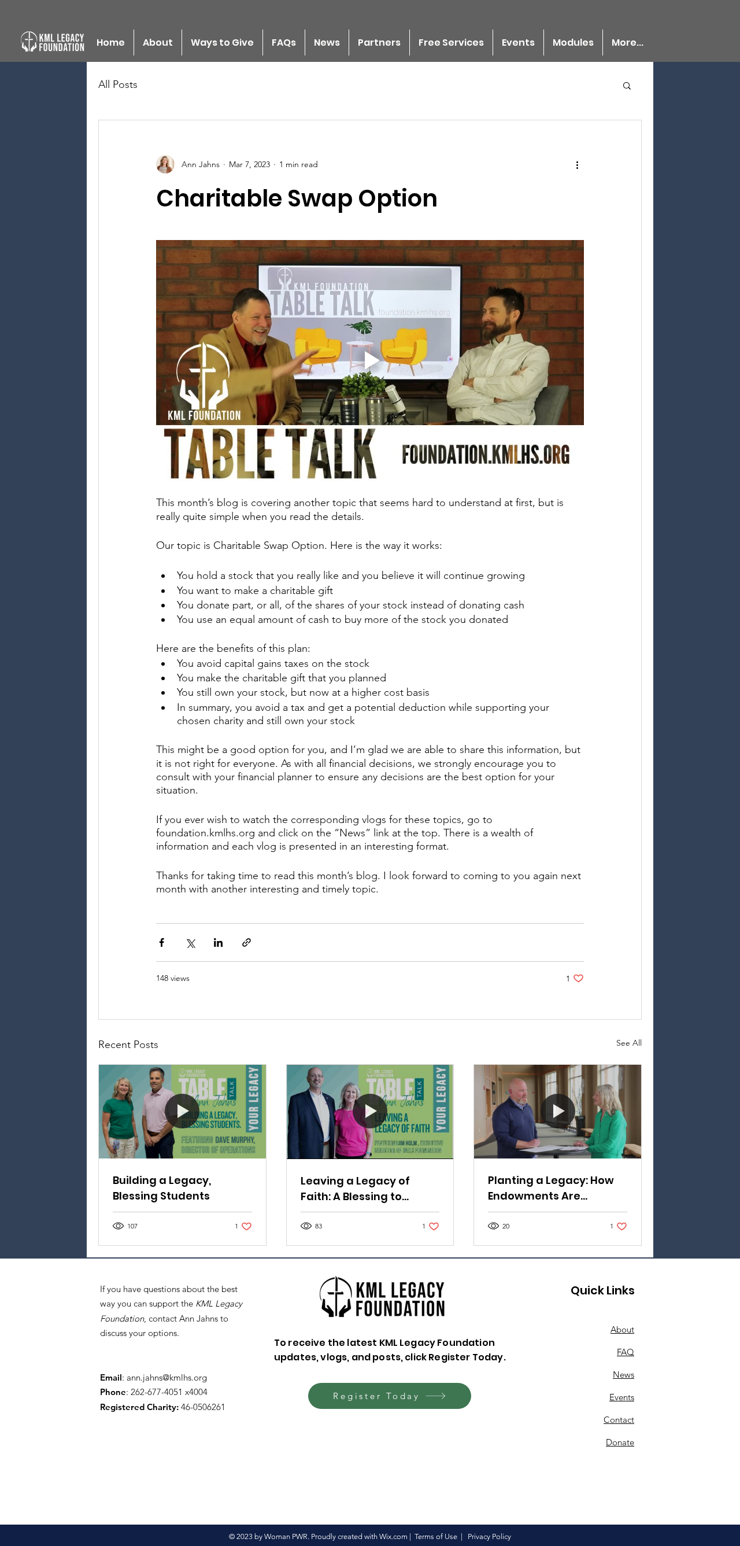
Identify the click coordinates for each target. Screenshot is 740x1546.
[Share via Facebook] (161, 942)
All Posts (118, 84)
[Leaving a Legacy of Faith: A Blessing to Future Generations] (370, 1111)
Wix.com (393, 1536)
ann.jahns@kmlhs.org (167, 1377)
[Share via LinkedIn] (218, 942)
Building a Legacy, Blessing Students (162, 1188)
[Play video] (370, 360)
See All (629, 1043)
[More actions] (577, 164)
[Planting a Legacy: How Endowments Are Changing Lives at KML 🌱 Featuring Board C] (557, 1111)
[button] (626, 85)
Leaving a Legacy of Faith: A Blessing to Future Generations (355, 1189)
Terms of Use (436, 1536)
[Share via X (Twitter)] (189, 942)
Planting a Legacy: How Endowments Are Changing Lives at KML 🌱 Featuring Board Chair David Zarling (556, 1188)
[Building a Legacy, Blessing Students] (182, 1111)
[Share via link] (246, 942)
